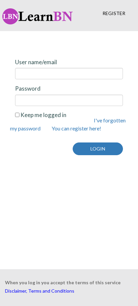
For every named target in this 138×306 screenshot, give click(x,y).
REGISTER (113, 13)
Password (28, 88)
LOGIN (97, 148)
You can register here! (76, 128)
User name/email (36, 62)
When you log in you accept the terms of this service (63, 282)
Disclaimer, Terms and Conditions (39, 291)
